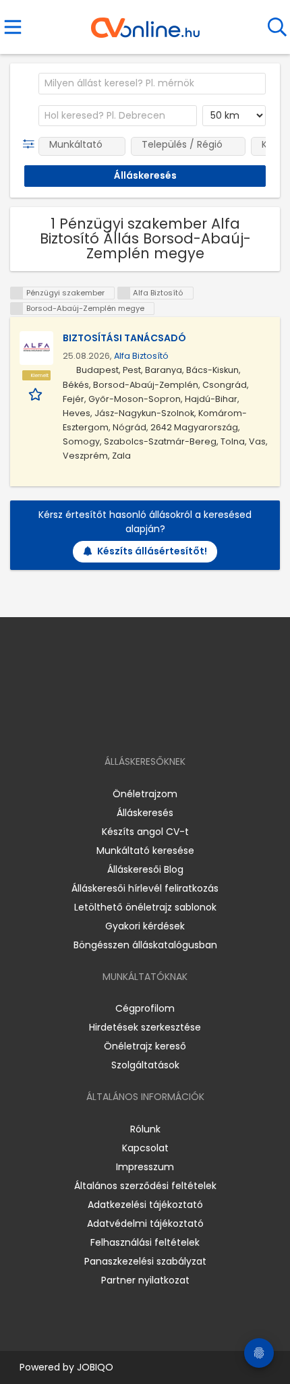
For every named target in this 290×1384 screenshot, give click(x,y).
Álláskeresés (145, 812)
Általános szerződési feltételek (145, 1185)
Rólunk (145, 1129)
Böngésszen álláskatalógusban (145, 945)
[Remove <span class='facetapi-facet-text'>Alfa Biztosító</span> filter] (124, 293)
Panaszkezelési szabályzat (145, 1261)
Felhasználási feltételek (145, 1242)
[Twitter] (178, 723)
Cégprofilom (145, 1008)
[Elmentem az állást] (36, 393)
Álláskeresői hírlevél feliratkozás (145, 888)
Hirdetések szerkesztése (145, 1027)
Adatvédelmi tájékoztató (145, 1223)
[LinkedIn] (159, 723)
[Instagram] (136, 723)
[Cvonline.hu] (145, 23)
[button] (31, 144)
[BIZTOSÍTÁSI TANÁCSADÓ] (36, 348)
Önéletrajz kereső (145, 1046)
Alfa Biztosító (141, 356)
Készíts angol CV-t (145, 831)
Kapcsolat (145, 1148)
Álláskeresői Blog (145, 869)
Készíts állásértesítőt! (152, 551)
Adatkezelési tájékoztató (145, 1204)
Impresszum (145, 1167)
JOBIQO (95, 1367)
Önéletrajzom (145, 794)
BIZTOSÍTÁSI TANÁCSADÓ (124, 338)
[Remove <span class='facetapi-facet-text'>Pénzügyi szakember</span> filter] (17, 293)
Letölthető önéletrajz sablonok (145, 907)
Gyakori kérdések (145, 926)
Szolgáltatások (145, 1065)
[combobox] (152, 83)
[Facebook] (114, 723)
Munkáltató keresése (145, 850)
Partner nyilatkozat (145, 1280)
